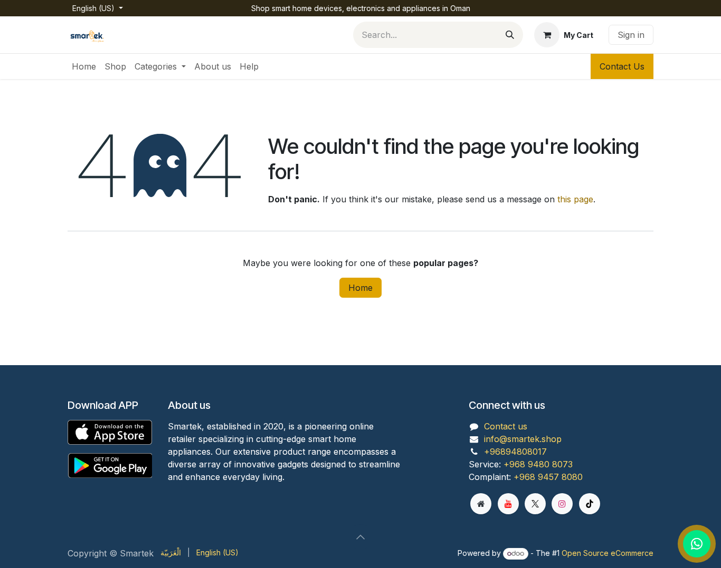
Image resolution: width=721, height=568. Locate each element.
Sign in (631, 35)
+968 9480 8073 (538, 464)
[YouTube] (508, 503)
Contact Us (622, 66)
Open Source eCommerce (607, 553)
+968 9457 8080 (548, 477)
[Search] (510, 35)
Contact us (505, 426)
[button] (360, 537)
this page (575, 199)
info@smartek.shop (523, 439)
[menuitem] (84, 66)
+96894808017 (515, 451)
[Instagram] (562, 503)
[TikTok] (589, 503)
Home (360, 287)
